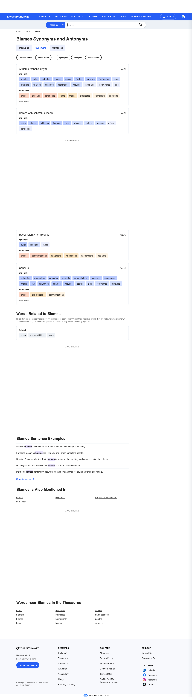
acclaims (102, 255)
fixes (67, 122)
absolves (36, 95)
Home (18, 32)
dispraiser (60, 497)
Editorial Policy (107, 663)
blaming (98, 618)
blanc (18, 623)
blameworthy (61, 618)
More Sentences (23, 479)
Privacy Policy (106, 658)
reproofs (66, 277)
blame (19, 610)
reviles (79, 78)
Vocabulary (63, 673)
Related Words (93, 57)
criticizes (25, 84)
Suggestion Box (149, 658)
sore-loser (21, 501)
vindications (71, 255)
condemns (25, 128)
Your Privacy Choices (99, 695)
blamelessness (102, 614)
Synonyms (41, 47)
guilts (23, 244)
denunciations (80, 277)
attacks (80, 283)
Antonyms (78, 57)
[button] (168, 17)
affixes (111, 122)
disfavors (116, 283)
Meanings (24, 47)
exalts (62, 95)
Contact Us (147, 652)
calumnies (44, 283)
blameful (20, 614)
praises (24, 95)
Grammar (62, 668)
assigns (100, 122)
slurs (90, 283)
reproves (90, 78)
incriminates (104, 84)
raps (117, 84)
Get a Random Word (28, 665)
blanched (99, 623)
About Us (104, 652)
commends (50, 95)
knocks (57, 78)
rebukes (76, 84)
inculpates (89, 84)
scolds (68, 78)
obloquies (25, 277)
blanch (59, 623)
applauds (113, 95)
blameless (60, 614)
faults (35, 78)
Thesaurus (53, 24)
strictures (96, 277)
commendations (39, 255)
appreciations (38, 294)
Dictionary (63, 652)
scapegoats (109, 277)
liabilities (34, 244)
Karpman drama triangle (106, 497)
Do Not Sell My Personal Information (109, 681)
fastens (89, 122)
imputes (24, 78)
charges (37, 84)
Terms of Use (106, 673)
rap (33, 283)
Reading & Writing (66, 684)
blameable (60, 610)
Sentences (57, 47)
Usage (61, 679)
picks (23, 122)
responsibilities (37, 335)
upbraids (46, 78)
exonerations (87, 255)
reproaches (104, 78)
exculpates (85, 95)
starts (51, 335)
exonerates (99, 95)
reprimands (63, 84)
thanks (72, 95)
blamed (98, 610)
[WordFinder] (183, 16)
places (33, 122)
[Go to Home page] (18, 17)
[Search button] (142, 25)
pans (116, 78)
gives (23, 335)
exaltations (56, 255)
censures (49, 84)
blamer (19, 497)
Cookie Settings (107, 668)
